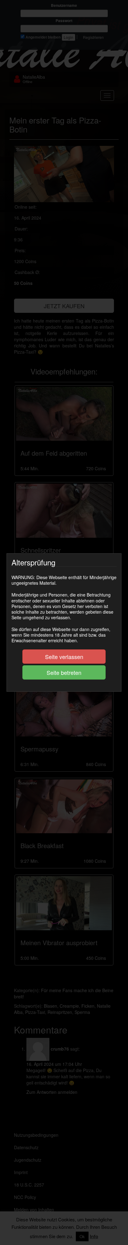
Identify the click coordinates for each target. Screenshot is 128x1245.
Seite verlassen (64, 657)
